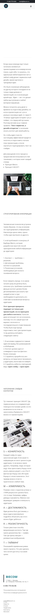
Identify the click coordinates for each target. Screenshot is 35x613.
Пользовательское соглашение (15, 590)
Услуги (6, 606)
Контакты (7, 610)
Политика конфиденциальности (15, 593)
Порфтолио (7, 608)
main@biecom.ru (9, 601)
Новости (6, 604)
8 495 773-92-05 (10, 586)
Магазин (6, 612)
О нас (5, 602)
